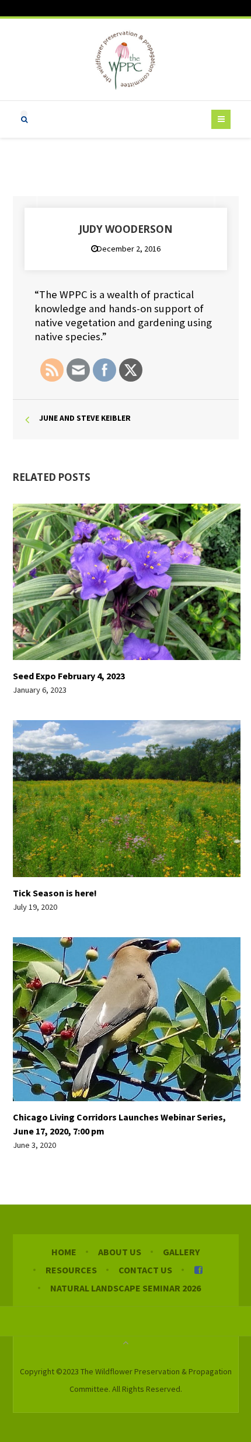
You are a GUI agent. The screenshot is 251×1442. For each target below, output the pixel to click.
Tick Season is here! (55, 893)
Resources (71, 1270)
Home (63, 1252)
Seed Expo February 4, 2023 (69, 676)
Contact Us (145, 1270)
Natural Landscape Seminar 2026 (125, 1288)
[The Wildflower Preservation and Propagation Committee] (125, 59)
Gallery (181, 1252)
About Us (119, 1252)
